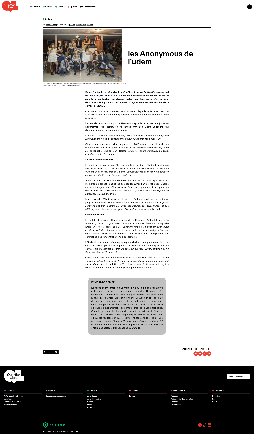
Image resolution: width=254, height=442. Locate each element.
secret (90, 25)
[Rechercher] (249, 6)
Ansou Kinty (51, 25)
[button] (195, 353)
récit (84, 25)
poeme (72, 25)
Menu (241, 7)
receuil (79, 25)
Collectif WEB (73, 431)
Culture (48, 19)
